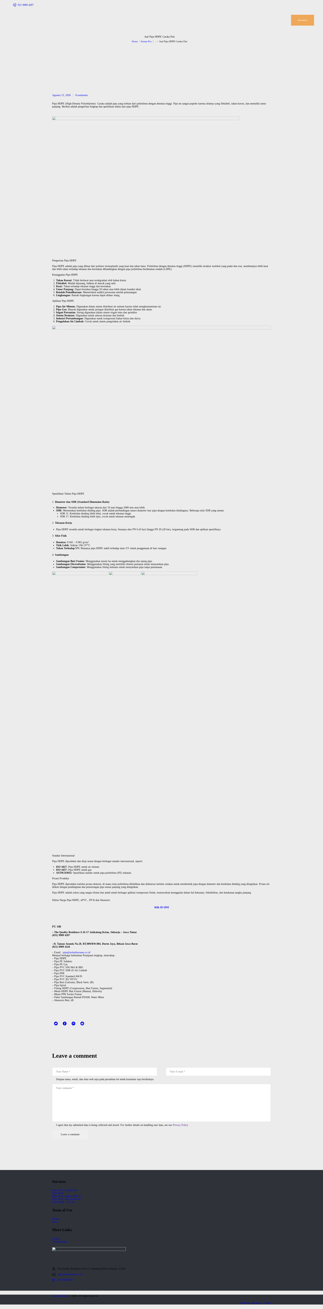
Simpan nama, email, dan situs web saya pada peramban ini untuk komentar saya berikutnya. (105, 1079)
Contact (56, 1238)
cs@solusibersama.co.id (69, 1274)
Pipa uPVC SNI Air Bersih (66, 1199)
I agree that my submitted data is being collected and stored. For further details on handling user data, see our (122, 1125)
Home (135, 41)
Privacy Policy (180, 1125)
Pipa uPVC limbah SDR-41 (66, 1196)
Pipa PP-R (57, 1193)
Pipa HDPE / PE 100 (63, 1202)
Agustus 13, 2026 (61, 95)
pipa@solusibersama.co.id (76, 952)
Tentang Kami (59, 1241)
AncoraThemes (60, 1296)
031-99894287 (65, 1280)
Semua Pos (146, 41)
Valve (55, 1221)
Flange (55, 1218)
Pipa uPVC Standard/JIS (65, 1190)
